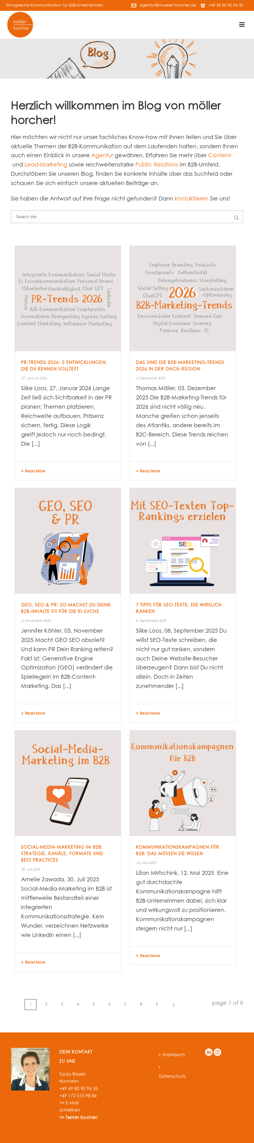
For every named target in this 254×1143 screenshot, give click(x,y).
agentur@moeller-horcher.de (167, 5)
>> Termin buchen (78, 1118)
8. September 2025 (151, 620)
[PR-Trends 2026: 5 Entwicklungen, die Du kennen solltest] (68, 299)
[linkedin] (208, 1052)
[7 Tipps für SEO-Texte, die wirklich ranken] (183, 541)
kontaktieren (191, 199)
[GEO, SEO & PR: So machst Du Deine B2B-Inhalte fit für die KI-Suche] (68, 541)
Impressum (174, 1055)
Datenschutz (172, 1076)
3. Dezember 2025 (150, 378)
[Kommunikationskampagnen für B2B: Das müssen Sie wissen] (183, 783)
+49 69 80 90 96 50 (225, 5)
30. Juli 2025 (30, 869)
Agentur (102, 155)
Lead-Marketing (45, 165)
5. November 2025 (35, 620)
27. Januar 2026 (34, 378)
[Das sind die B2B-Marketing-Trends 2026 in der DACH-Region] (183, 299)
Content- (220, 155)
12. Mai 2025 (146, 863)
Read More (35, 471)
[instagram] (217, 1052)
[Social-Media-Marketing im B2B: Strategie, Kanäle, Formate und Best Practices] (68, 783)
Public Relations (156, 165)
